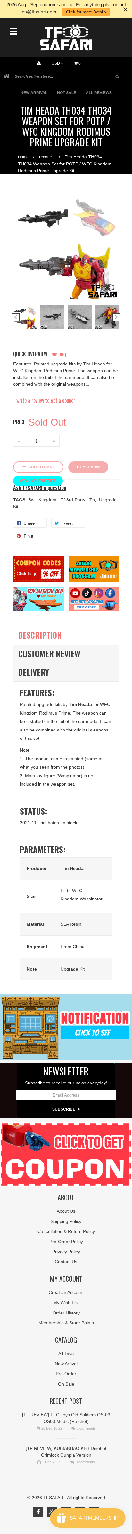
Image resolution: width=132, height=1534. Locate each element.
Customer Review (49, 653)
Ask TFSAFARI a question (39, 487)
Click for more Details (86, 12)
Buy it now (88, 467)
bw (32, 499)
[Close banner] (125, 9)
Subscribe (63, 1109)
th (92, 499)
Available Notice (38, 481)
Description (40, 635)
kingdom (48, 499)
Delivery (33, 672)
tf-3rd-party (74, 499)
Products (46, 157)
